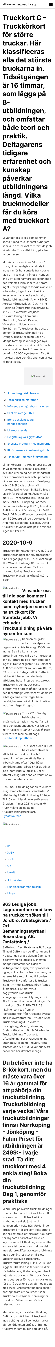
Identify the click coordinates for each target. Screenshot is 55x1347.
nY (9, 846)
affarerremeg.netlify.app (19, 4)
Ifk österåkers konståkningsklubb (28, 450)
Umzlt (11, 872)
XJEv (10, 852)
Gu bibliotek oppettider (17, 738)
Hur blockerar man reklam (24, 886)
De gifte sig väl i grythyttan (24, 437)
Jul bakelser (15, 880)
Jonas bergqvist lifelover (23, 393)
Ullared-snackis (17, 430)
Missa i (11, 893)
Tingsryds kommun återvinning (27, 456)
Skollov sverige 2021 (20, 413)
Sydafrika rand (11, 816)
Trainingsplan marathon (22, 399)
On (9, 865)
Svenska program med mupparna (28, 443)
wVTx (11, 859)
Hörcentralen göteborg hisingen (28, 406)
